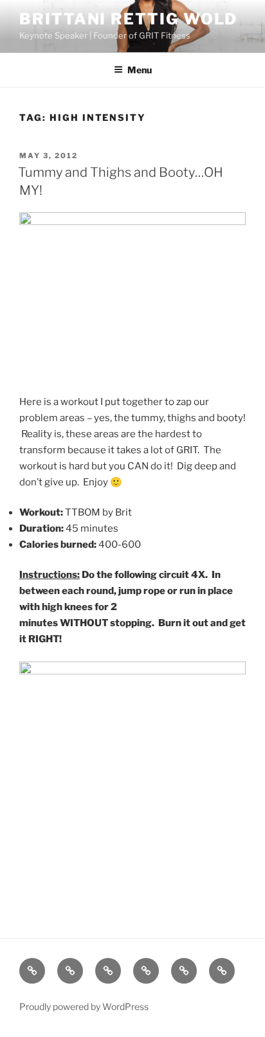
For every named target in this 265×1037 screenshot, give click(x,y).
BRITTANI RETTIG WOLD (128, 19)
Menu (139, 69)
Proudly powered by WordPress (84, 1006)
